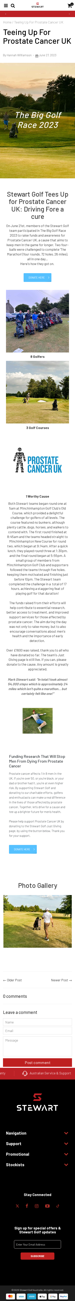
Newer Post (59, 980)
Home (7, 22)
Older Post (14, 980)
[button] (5, 14)
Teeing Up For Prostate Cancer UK (37, 36)
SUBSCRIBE (37, 1256)
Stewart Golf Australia (31, 1289)
